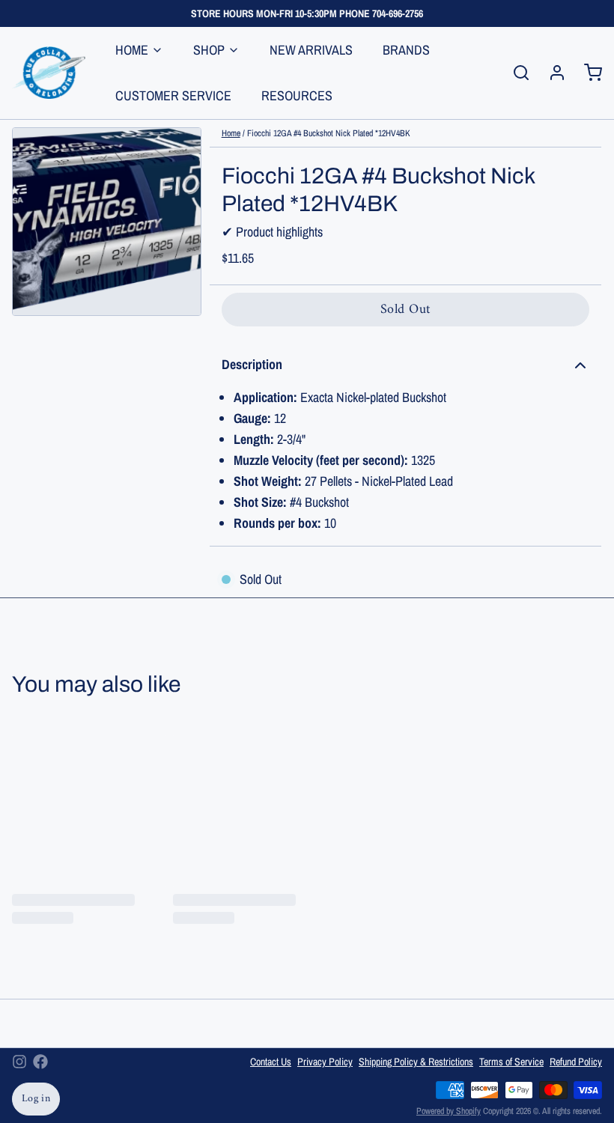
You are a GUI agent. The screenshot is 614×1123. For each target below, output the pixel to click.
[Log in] (551, 73)
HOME (131, 49)
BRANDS (406, 49)
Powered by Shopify (448, 1111)
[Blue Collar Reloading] (48, 72)
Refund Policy (576, 1061)
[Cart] (587, 73)
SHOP (209, 49)
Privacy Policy (325, 1061)
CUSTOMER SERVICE (173, 95)
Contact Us (270, 1061)
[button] (405, 309)
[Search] (515, 73)
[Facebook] (40, 1061)
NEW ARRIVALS (311, 49)
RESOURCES (296, 95)
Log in (36, 1098)
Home (231, 133)
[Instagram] (19, 1061)
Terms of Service (511, 1061)
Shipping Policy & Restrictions (416, 1061)
